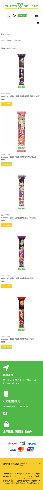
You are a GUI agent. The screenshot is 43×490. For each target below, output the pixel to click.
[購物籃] (36, 16)
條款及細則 (15, 464)
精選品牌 (10, 40)
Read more (7, 104)
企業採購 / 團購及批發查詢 (17, 431)
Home (3, 40)
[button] (9, 16)
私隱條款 (6, 464)
